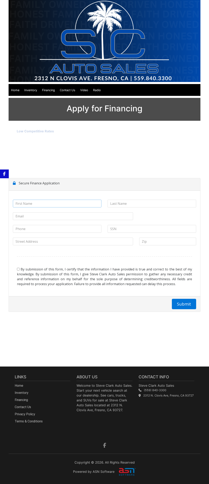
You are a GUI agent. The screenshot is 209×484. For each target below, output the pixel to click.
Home (15, 90)
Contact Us (67, 90)
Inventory (30, 90)
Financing (48, 90)
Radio (97, 90)
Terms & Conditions (29, 421)
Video (84, 90)
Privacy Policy (25, 414)
